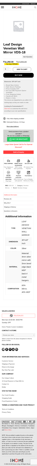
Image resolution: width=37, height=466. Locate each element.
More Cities (8, 430)
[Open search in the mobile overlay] (35, 8)
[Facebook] (6, 349)
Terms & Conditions (8, 409)
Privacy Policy (6, 412)
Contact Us (5, 384)
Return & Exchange (8, 367)
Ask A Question (27, 57)
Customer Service (7, 361)
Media (4, 387)
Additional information (10, 195)
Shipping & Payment (8, 364)
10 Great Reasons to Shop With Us (13, 381)
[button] (18, 139)
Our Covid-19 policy (8, 395)
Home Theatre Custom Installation (12, 327)
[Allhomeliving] (17, 8)
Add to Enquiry (18, 152)
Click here (7, 108)
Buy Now (18, 75)
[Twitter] (3, 349)
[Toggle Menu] (2, 7)
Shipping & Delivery (10, 207)
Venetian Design (22, 188)
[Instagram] (16, 349)
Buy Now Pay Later (8, 370)
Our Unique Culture (8, 378)
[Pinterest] (10, 349)
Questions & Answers (10, 211)
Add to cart (22, 69)
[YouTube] (13, 349)
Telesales (18, 315)
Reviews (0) (7, 199)
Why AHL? (7, 203)
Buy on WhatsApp (20, 139)
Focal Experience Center (9, 401)
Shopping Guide (7, 398)
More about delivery (13, 126)
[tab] (18, 195)
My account (25, 3)
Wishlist (33, 3)
